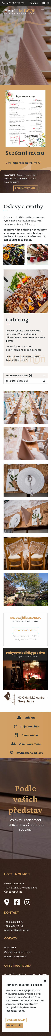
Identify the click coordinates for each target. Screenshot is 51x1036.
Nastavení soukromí (15, 956)
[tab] (26, 376)
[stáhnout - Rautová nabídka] (44, 381)
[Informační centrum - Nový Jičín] (25, 698)
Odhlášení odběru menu (17, 952)
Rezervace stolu (26, 175)
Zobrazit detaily (16, 1019)
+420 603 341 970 (13, 922)
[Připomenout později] (45, 981)
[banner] (19, 11)
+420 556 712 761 (13, 3)
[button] (34, 3)
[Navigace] (43, 11)
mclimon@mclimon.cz (26, 356)
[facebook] (43, 3)
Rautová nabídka (18, 381)
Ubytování (10, 947)
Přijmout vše (14, 1025)
